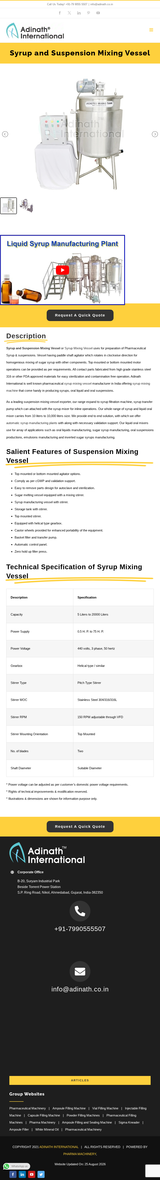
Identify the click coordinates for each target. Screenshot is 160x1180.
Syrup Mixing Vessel (78, 348)
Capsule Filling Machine (44, 1115)
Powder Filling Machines (83, 1115)
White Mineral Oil (47, 1129)
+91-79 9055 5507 (76, 4)
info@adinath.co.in (101, 4)
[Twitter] (41, 1174)
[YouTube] (31, 1174)
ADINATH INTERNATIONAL (59, 1147)
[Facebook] (12, 1174)
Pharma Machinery (42, 1122)
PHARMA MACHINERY (79, 1154)
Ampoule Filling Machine (69, 1108)
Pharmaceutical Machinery (27, 1108)
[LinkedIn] (22, 1174)
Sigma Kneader (129, 1122)
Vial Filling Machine (105, 1108)
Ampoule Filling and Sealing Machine (87, 1122)
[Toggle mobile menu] (151, 30)
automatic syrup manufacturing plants (31, 423)
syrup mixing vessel (77, 383)
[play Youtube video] (62, 270)
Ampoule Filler (19, 1129)
